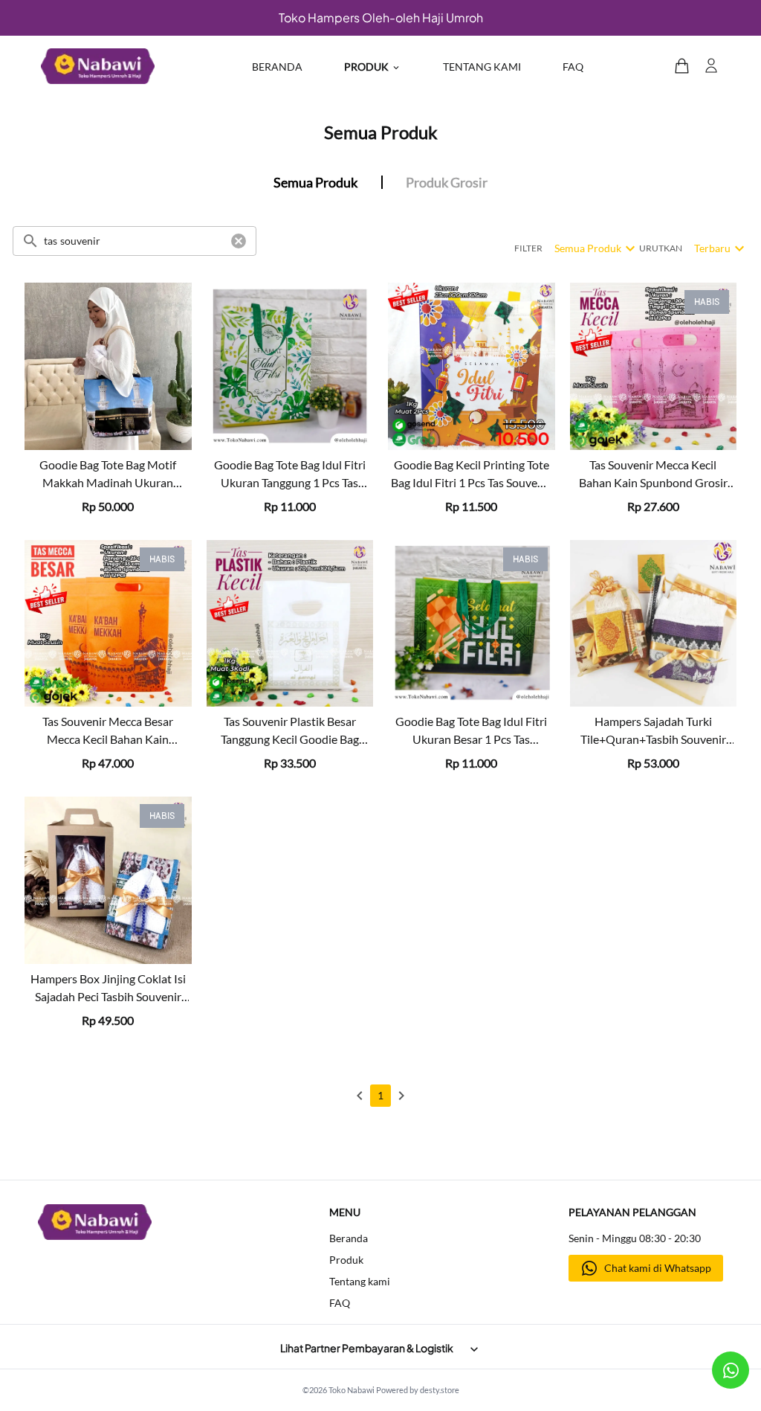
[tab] (315, 182)
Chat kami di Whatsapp (657, 1267)
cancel (238, 241)
